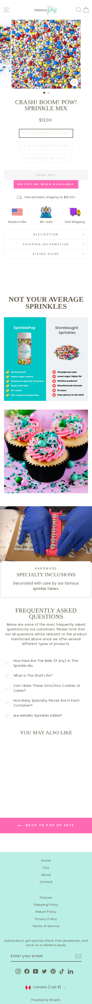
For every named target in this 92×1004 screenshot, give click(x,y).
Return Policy (46, 912)
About (46, 875)
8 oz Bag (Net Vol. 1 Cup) (46, 158)
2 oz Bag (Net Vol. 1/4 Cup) (46, 133)
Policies (46, 898)
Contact (46, 882)
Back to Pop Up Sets (49, 825)
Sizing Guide (46, 254)
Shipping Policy (46, 905)
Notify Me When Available (46, 184)
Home (46, 860)
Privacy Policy (46, 919)
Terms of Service (46, 926)
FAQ (46, 868)
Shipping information (46, 244)
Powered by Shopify (46, 1000)
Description (46, 234)
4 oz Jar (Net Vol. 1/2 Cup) (46, 145)
